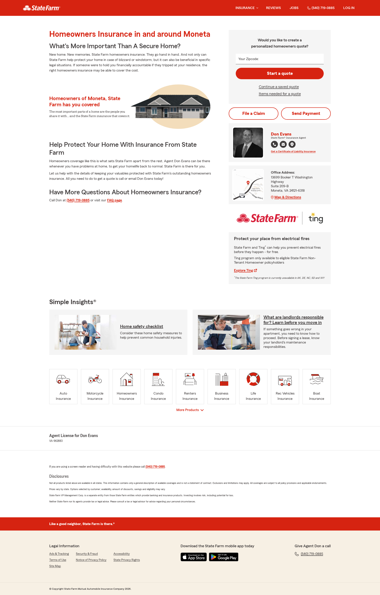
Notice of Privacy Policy (91, 560)
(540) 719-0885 (323, 8)
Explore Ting (243, 270)
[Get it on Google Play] (223, 557)
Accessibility (121, 553)
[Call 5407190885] (274, 144)
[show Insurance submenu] (256, 8)
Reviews (273, 8)
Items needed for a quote (280, 94)
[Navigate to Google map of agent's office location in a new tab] (292, 144)
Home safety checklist (141, 326)
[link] (41, 8)
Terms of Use (57, 560)
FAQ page (114, 200)
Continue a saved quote (279, 87)
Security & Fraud (87, 553)
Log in (348, 8)
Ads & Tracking (59, 553)
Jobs (294, 8)
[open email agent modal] (283, 145)
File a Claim (253, 113)
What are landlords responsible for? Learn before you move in (293, 320)
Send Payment (306, 113)
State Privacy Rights (126, 560)
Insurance (245, 8)
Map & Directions (287, 197)
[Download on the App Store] (194, 557)
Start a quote (280, 73)
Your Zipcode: (248, 59)
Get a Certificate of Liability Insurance (293, 151)
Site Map (55, 566)
